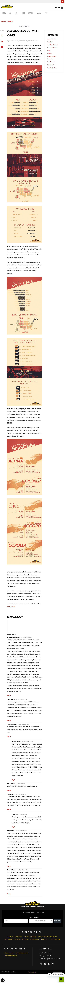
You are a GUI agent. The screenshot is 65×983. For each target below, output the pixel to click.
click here (11, 607)
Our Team (33, 936)
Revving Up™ (50, 65)
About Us (10, 936)
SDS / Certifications (11, 956)
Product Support (9, 953)
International (34, 939)
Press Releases (51, 62)
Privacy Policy (45, 939)
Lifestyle (49, 53)
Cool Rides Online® (52, 45)
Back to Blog (7, 22)
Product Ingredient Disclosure (47, 936)
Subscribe (57, 920)
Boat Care (49, 42)
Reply (9, 695)
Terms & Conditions (22, 953)
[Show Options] (51, 921)
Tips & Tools (18, 936)
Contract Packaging (21, 939)
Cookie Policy (55, 939)
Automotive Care (51, 39)
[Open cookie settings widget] (3, 980)
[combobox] (40, 921)
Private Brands (9, 939)
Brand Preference (34, 917)
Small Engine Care (52, 68)
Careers (26, 936)
